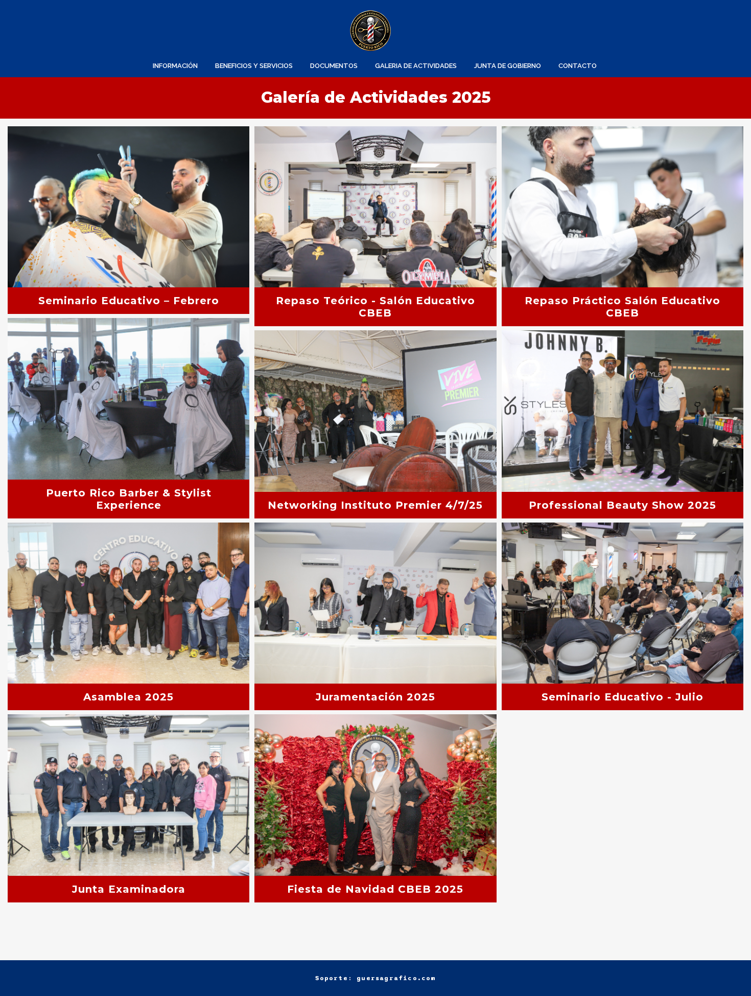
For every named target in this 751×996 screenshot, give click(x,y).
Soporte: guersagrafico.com (375, 978)
